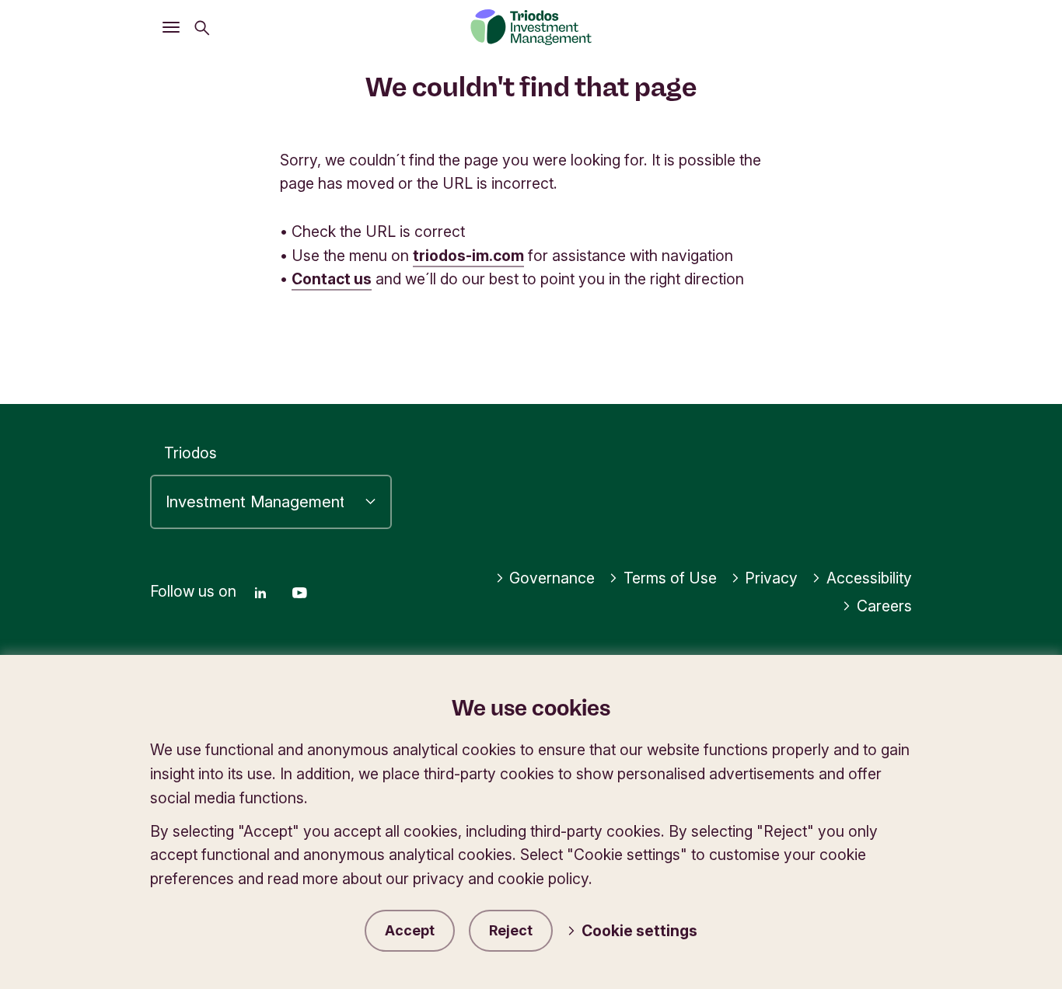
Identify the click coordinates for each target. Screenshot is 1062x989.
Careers (884, 606)
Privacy (771, 578)
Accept (410, 930)
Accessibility (869, 578)
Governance (552, 578)
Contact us (332, 279)
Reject (511, 930)
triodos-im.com (468, 255)
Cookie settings (639, 930)
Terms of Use (670, 578)
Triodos (190, 453)
